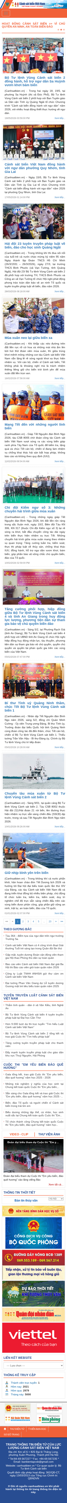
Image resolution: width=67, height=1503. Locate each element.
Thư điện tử (17, 1429)
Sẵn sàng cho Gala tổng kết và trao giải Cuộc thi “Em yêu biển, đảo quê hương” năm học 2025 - (34, 1095)
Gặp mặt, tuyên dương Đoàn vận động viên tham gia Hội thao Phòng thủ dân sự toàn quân (34, 956)
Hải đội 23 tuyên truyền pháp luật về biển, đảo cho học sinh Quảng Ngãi (35, 245)
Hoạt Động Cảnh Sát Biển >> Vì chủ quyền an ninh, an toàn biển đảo (33, 25)
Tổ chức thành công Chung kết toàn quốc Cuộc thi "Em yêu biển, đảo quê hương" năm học (34, 1123)
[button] (33, 1156)
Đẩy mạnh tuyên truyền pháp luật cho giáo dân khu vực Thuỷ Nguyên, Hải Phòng (34, 1054)
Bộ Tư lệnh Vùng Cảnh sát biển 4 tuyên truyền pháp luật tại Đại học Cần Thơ (34, 1016)
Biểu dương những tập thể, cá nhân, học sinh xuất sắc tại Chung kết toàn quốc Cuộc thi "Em (34, 1114)
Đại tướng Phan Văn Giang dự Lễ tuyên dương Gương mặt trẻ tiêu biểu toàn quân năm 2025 (34, 985)
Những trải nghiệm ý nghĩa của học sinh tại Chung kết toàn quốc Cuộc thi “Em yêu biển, (34, 1085)
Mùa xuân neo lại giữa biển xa (28, 338)
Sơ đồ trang (11, 1434)
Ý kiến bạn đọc (37, 1429)
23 (50, 921)
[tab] (19, 1134)
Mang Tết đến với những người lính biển (35, 426)
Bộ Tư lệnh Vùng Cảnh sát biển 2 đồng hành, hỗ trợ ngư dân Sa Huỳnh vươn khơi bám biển (35, 81)
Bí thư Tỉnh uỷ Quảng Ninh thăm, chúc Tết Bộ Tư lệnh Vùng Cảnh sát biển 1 (35, 706)
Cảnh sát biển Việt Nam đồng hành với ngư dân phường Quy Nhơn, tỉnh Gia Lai (35, 168)
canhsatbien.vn (26, 1465)
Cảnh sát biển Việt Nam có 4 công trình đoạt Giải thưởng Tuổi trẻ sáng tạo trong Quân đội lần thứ (34, 947)
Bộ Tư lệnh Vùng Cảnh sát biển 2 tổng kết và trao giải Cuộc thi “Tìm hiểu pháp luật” (34, 1035)
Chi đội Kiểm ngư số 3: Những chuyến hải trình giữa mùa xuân (35, 509)
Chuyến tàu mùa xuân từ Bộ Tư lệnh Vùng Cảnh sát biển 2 (35, 795)
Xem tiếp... (60, 118)
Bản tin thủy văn (26, 1200)
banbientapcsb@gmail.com (38, 1461)
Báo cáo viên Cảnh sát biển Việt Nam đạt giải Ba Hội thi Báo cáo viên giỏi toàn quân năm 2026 (34, 966)
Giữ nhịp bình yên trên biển (26, 873)
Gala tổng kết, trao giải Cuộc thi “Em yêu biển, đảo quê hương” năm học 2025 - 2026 (34, 1076)
